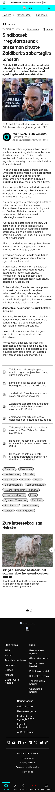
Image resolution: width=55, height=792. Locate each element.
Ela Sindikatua (12, 484)
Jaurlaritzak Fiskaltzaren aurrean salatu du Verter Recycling (28, 394)
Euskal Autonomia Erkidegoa (21, 489)
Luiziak (8, 510)
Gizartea (9, 469)
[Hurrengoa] (48, 2)
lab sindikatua (35, 484)
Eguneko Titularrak (15, 500)
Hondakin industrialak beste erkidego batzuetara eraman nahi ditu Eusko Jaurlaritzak (28, 456)
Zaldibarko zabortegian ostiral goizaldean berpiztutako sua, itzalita (30, 418)
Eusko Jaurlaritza (14, 495)
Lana (33, 495)
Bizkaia (29, 474)
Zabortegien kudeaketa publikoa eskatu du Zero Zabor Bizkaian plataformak (28, 430)
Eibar (37, 479)
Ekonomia (26, 469)
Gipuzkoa (10, 479)
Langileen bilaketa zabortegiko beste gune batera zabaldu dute (27, 384)
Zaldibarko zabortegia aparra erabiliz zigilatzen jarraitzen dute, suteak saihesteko (28, 372)
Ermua (25, 479)
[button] (52, 550)
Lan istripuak (11, 474)
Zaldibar (37, 500)
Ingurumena (30, 505)
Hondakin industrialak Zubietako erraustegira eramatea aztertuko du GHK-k (29, 443)
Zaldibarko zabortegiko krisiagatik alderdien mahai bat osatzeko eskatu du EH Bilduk (29, 406)
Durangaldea (25, 510)
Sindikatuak (11, 505)
